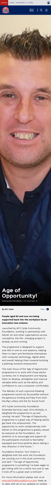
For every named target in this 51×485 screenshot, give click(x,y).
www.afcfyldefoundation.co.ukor (19, 480)
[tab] (4, 2)
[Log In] (48, 2)
